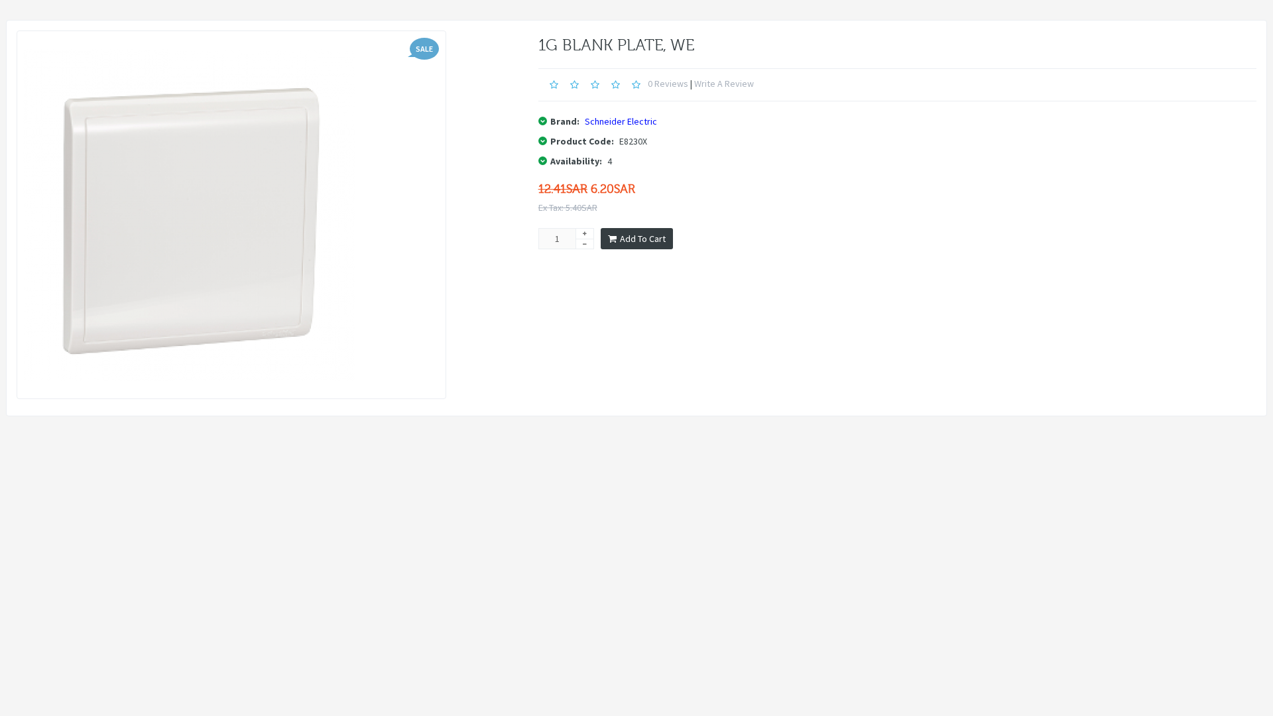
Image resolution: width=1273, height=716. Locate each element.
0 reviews (668, 84)
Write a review (724, 84)
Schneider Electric (621, 121)
